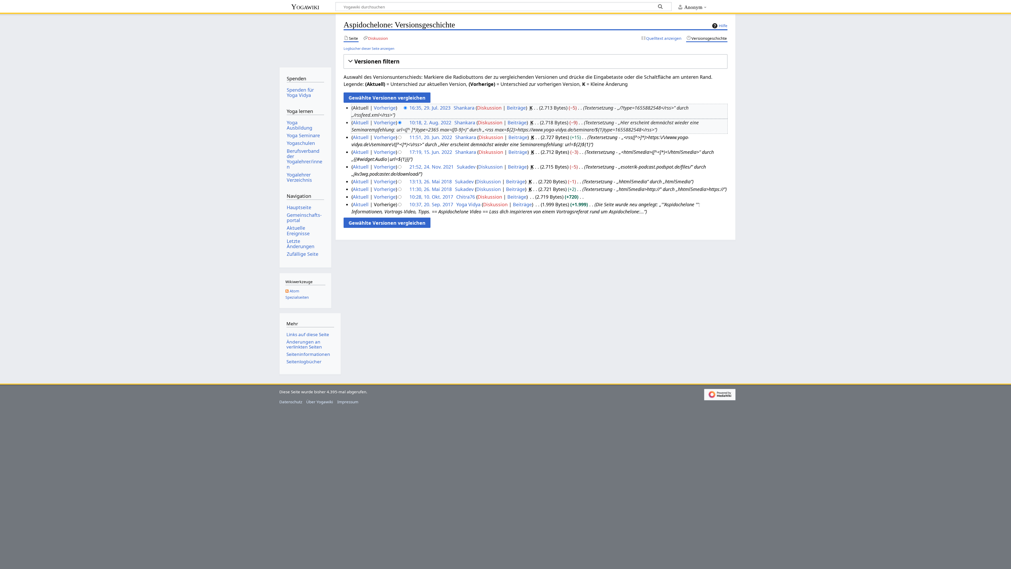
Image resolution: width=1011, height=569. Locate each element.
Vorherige (385, 108)
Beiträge (516, 108)
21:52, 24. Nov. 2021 (431, 167)
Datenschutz (290, 401)
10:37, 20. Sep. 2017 (431, 204)
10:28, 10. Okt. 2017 (431, 197)
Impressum (347, 401)
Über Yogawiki (319, 401)
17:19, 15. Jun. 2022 (430, 152)
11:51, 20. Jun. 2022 (430, 137)
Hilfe (723, 25)
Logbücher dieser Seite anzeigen (369, 48)
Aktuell (361, 122)
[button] (535, 61)
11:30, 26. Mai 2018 (430, 189)
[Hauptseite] (305, 39)
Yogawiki (305, 7)
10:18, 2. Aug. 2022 (430, 122)
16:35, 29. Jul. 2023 (429, 108)
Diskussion (489, 108)
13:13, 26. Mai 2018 (430, 181)
